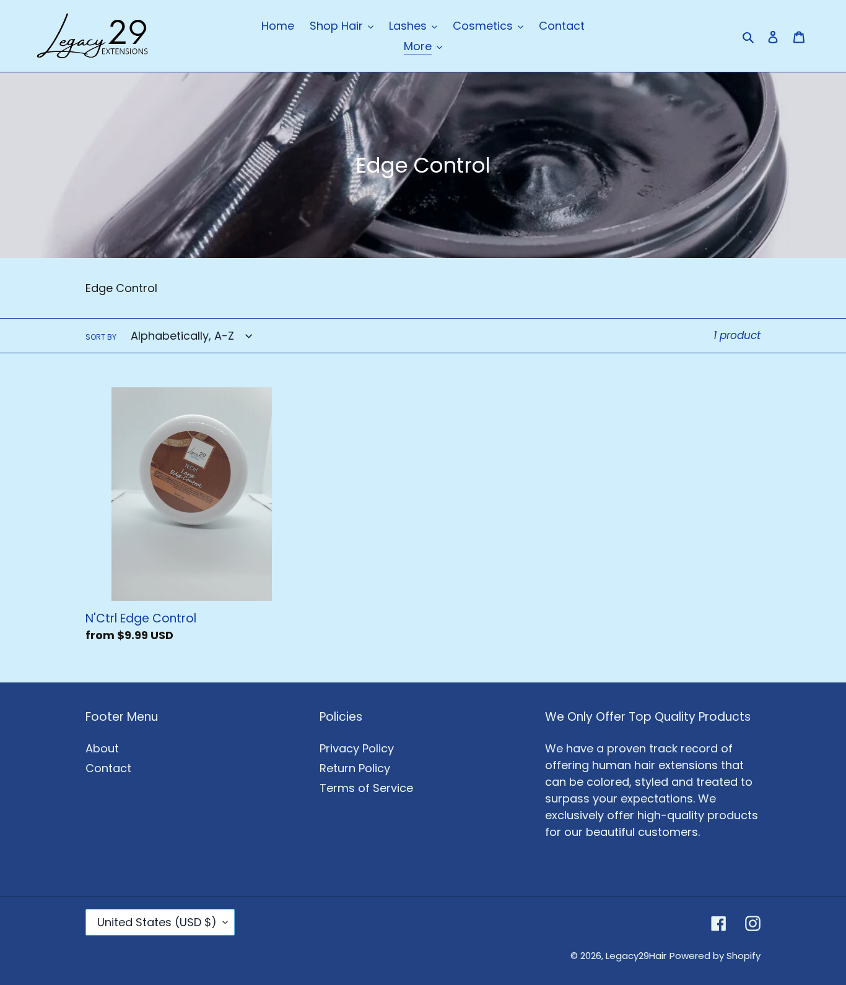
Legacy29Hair (636, 955)
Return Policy (355, 768)
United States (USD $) (157, 922)
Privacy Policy (357, 748)
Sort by (100, 337)
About (102, 748)
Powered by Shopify (715, 955)
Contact (108, 768)
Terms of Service (366, 788)
